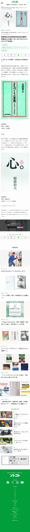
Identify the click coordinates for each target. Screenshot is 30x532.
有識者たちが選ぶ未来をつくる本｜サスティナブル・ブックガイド (15, 47)
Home (2, 6)
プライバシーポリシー (15, 514)
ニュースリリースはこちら (15, 509)
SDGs (15, 503)
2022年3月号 (4, 44)
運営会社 (15, 516)
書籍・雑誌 (4, 50)
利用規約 (15, 512)
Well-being (15, 501)
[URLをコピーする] (25, 55)
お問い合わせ (15, 507)
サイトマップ (15, 517)
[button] (4, 55)
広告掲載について (15, 511)
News (15, 505)
